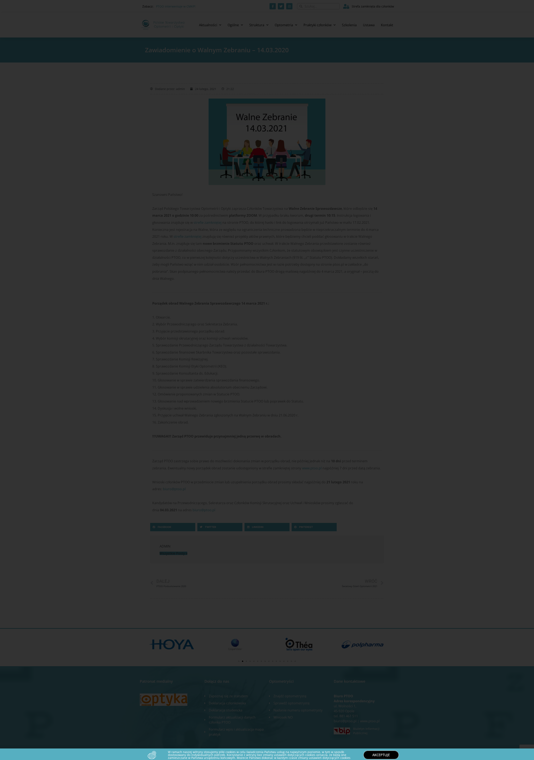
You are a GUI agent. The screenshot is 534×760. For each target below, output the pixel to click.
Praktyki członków (317, 25)
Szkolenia (349, 25)
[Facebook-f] (273, 6)
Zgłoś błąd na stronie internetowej (370, 754)
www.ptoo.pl (312, 468)
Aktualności (208, 25)
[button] (172, 527)
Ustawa (369, 25)
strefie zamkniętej (208, 222)
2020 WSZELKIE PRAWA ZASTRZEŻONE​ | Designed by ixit (173, 754)
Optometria (284, 25)
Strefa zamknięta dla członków (373, 6)
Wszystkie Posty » (173, 553)
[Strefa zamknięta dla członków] (346, 6)
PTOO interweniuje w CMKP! (175, 6)
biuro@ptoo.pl (174, 489)
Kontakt (387, 25)
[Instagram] (289, 6)
